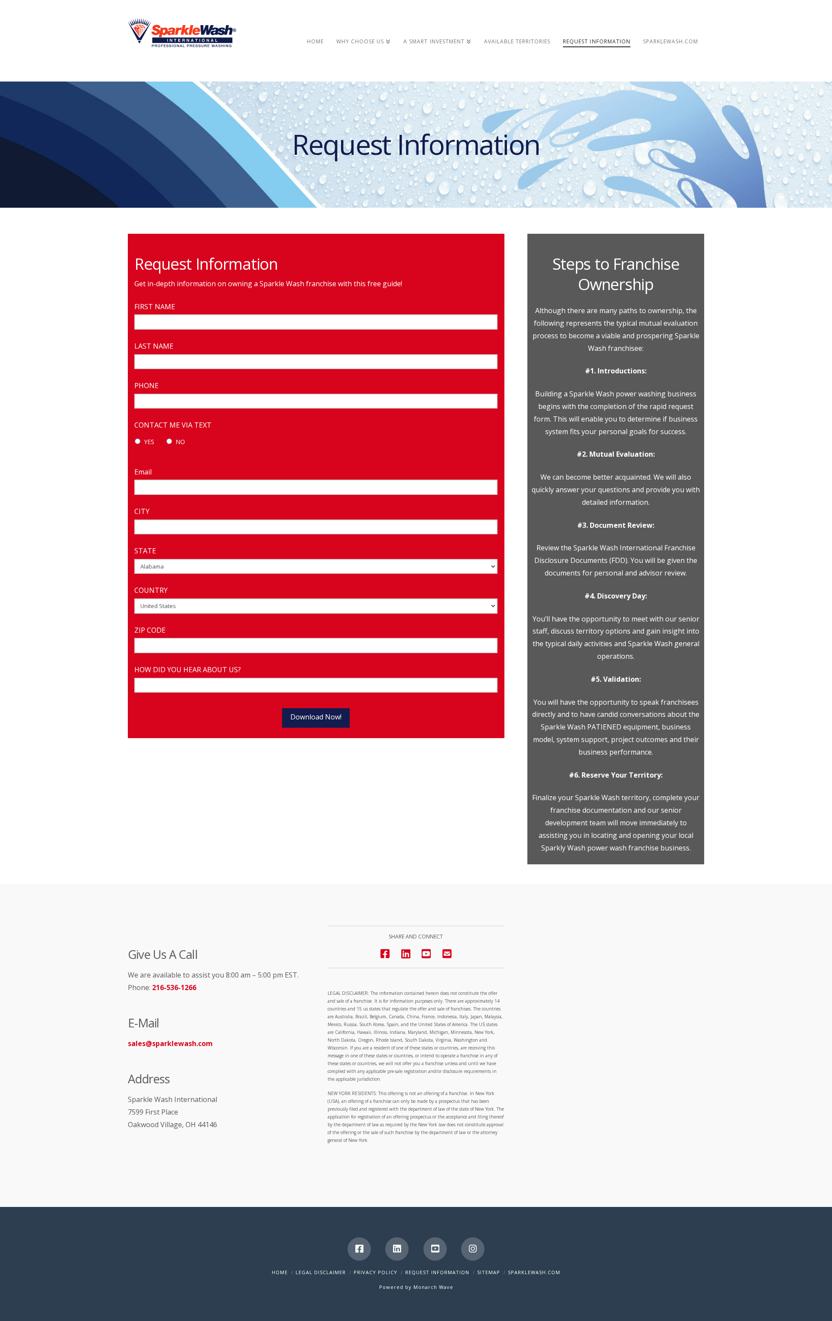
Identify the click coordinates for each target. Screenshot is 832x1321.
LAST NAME (156, 346)
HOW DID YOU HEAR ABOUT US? (187, 669)
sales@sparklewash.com (170, 1043)
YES (149, 442)
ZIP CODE (150, 630)
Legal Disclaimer (321, 1272)
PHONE (148, 385)
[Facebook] (359, 1249)
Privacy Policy (375, 1272)
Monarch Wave (433, 1287)
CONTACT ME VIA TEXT (175, 425)
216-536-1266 (174, 987)
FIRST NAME (157, 306)
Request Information (437, 1272)
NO (180, 442)
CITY (144, 511)
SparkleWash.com (534, 1272)
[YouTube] (426, 953)
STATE (147, 551)
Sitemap (488, 1272)
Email (145, 472)
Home (280, 1272)
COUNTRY (153, 590)
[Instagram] (472, 1249)
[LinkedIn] (397, 1249)
